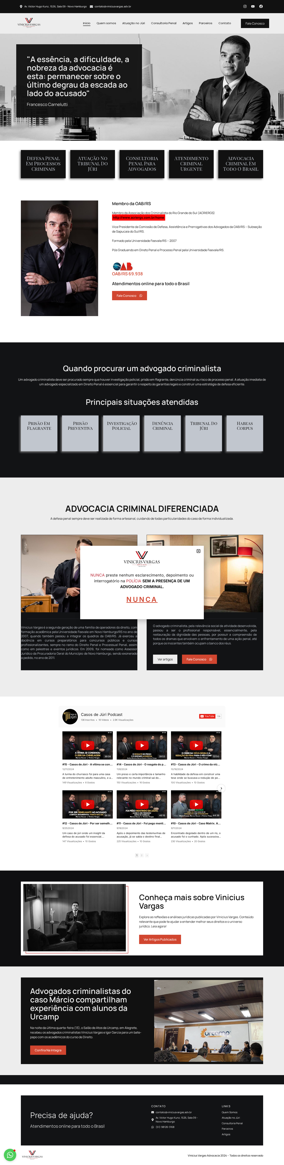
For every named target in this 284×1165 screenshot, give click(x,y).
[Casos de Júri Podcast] (70, 716)
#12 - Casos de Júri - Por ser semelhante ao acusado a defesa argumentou (87, 823)
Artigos (188, 23)
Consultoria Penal (163, 23)
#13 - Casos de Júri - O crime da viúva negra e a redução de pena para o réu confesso (196, 764)
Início (86, 23)
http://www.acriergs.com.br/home (138, 217)
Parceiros (205, 23)
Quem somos (106, 23)
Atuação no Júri (133, 23)
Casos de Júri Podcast (101, 714)
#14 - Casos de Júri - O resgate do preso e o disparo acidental (142, 764)
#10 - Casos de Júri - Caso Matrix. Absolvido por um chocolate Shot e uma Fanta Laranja (196, 823)
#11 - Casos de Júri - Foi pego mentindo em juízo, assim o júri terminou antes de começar (142, 823)
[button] (10, 1155)
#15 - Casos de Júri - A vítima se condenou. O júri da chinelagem (87, 764)
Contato (225, 23)
